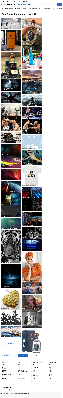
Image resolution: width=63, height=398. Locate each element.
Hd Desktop (35, 368)
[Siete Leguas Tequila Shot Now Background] (32, 31)
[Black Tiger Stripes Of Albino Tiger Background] (11, 246)
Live (34, 366)
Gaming (50, 375)
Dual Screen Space (21, 378)
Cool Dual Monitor (36, 364)
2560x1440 (35, 375)
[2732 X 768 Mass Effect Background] (11, 186)
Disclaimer (24, 395)
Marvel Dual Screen (21, 377)
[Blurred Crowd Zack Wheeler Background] (32, 288)
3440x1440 (35, 379)
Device (50, 374)
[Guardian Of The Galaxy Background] (11, 211)
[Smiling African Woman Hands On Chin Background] (32, 266)
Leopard (50, 379)
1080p (34, 374)
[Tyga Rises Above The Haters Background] (11, 137)
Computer (4, 366)
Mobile (25, 1)
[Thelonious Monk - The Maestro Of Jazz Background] (11, 317)
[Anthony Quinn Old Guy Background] (32, 302)
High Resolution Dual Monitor (23, 371)
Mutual (19, 367)
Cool (14, 1)
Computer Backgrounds (21, 8)
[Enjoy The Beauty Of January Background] (32, 141)
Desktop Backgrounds (8, 8)
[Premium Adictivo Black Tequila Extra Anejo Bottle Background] (11, 65)
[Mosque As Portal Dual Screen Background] (32, 75)
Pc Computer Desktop (6, 374)
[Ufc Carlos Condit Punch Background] (32, 126)
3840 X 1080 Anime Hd (22, 364)
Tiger (50, 378)
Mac (34, 370)
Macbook (35, 371)
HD (19, 1)
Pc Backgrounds (33, 8)
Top (3, 1)
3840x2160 (51, 366)
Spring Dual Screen (5, 378)
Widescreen (20, 368)
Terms (19, 395)
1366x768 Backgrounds (45, 8)
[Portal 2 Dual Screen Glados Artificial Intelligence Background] (11, 85)
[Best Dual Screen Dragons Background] (11, 149)
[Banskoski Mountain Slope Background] (11, 331)
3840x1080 (35, 377)
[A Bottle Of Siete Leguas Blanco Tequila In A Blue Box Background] (32, 340)
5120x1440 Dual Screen (22, 379)
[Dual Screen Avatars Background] (32, 205)
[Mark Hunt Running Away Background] (32, 112)
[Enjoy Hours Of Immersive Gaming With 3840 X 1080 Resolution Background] (11, 97)
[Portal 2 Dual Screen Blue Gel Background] (32, 88)
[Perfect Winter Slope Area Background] (11, 23)
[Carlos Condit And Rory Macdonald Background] (11, 123)
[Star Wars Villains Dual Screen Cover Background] (32, 192)
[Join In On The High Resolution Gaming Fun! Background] (11, 109)
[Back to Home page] (8, 4)
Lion (50, 377)
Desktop (3, 364)
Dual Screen (35, 367)
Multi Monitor (20, 374)
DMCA (28, 395)
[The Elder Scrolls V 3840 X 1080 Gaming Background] (32, 100)
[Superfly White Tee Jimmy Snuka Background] (32, 175)
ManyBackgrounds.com (5, 11)
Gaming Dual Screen (6, 379)
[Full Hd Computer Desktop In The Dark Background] (32, 245)
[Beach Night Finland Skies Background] (11, 275)
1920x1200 (51, 371)
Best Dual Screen (21, 375)
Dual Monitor (4, 371)
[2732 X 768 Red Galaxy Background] (11, 174)
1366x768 (4, 368)
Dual (3, 377)
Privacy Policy (13, 395)
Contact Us (8, 390)
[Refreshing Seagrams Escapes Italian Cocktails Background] (32, 57)
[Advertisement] (53, 29)
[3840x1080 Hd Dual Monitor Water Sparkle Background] (11, 223)
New (8, 1)
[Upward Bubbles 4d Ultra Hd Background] (32, 232)
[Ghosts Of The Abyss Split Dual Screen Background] (11, 198)
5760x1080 (51, 367)
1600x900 (4, 370)
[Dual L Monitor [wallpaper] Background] (32, 218)
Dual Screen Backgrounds (14, 14)
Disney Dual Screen (21, 366)
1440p (34, 378)
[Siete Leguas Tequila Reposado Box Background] (11, 40)
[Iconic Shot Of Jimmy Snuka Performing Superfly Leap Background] (32, 157)
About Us (3, 390)
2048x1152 (51, 368)
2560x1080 (51, 364)
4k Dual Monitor (21, 370)
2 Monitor (4, 375)
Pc (2, 367)
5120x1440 (51, 370)
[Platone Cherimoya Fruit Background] (11, 298)
